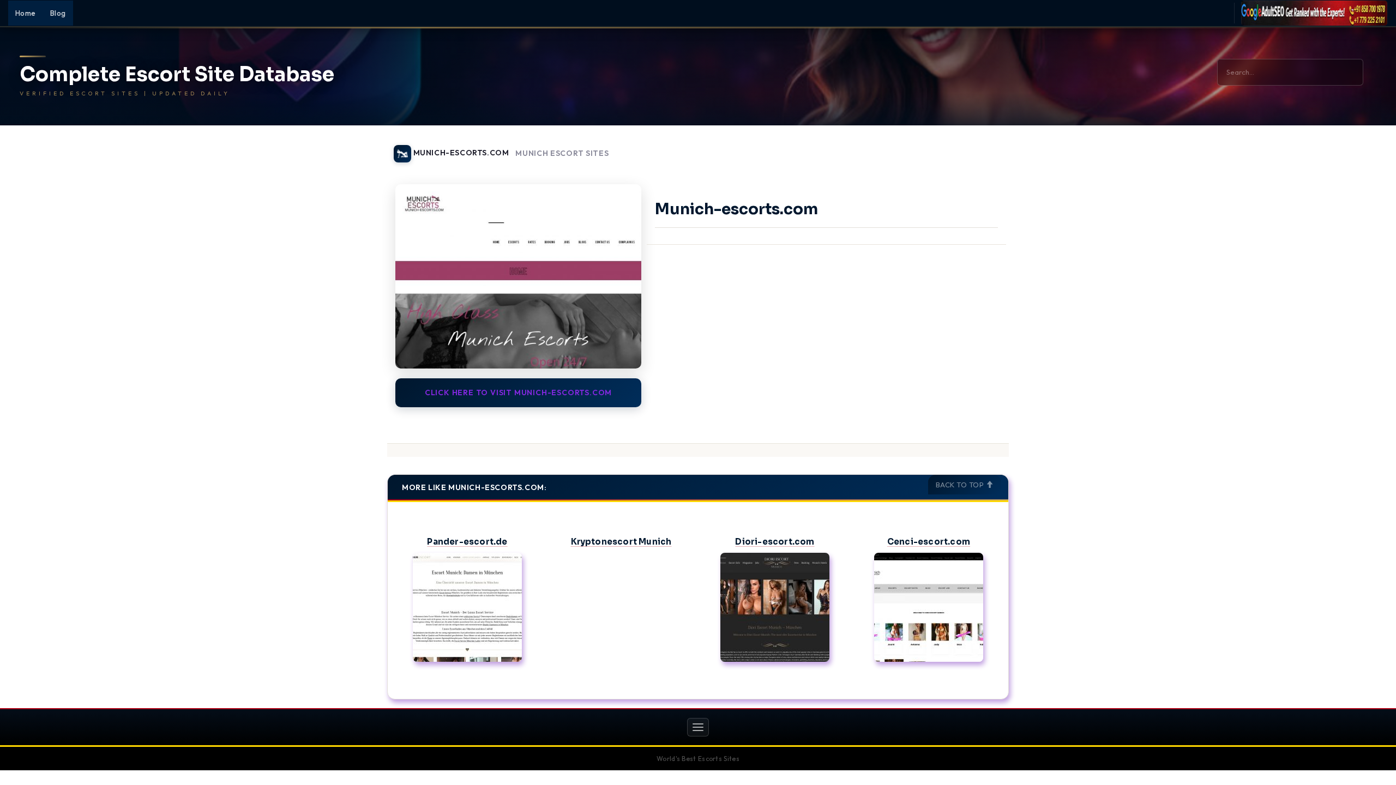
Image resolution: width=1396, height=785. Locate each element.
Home (25, 13)
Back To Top (961, 484)
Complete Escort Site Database (177, 75)
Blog (58, 13)
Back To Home (980, 147)
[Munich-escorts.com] (518, 276)
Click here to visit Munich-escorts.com (518, 392)
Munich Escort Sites (562, 153)
